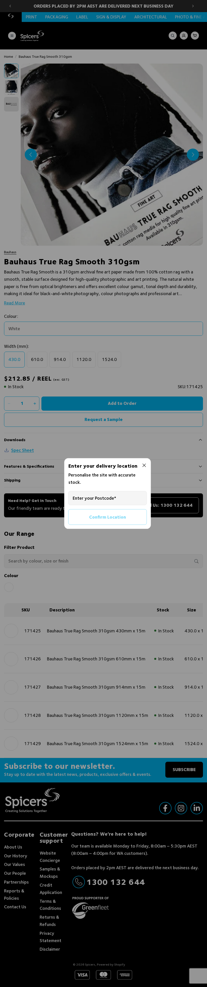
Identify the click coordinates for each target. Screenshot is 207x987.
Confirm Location (107, 516)
